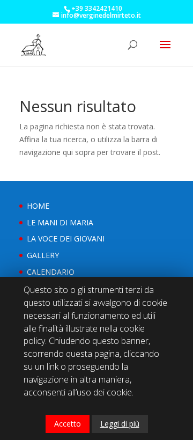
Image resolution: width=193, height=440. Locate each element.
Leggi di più (119, 424)
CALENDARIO (51, 272)
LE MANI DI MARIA (60, 222)
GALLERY (43, 255)
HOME (38, 206)
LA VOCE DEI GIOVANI (66, 238)
